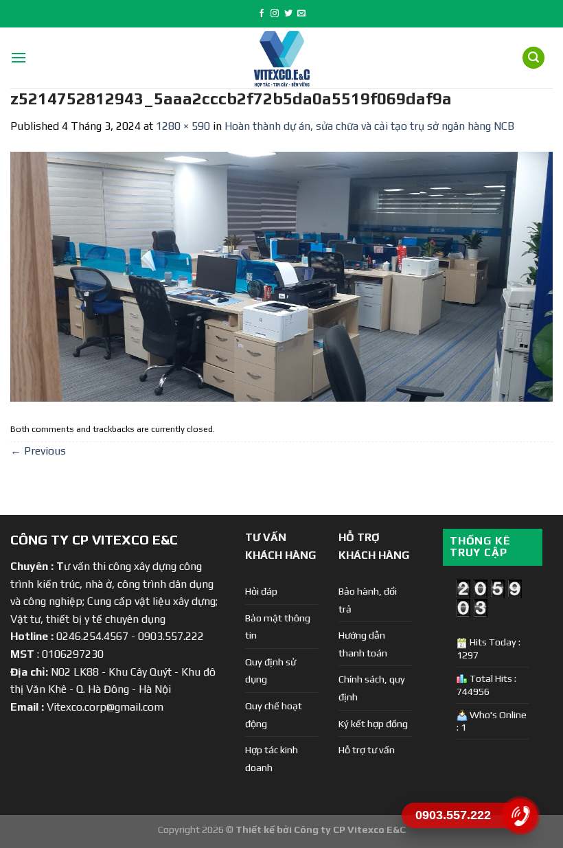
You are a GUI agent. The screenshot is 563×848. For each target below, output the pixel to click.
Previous (38, 450)
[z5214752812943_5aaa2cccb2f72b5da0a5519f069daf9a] (281, 275)
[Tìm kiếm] (533, 58)
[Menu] (18, 57)
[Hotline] (520, 815)
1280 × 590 (183, 126)
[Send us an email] (301, 14)
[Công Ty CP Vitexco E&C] (282, 57)
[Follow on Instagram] (275, 14)
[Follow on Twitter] (288, 14)
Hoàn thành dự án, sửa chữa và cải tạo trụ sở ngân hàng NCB (369, 126)
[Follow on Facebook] (261, 14)
